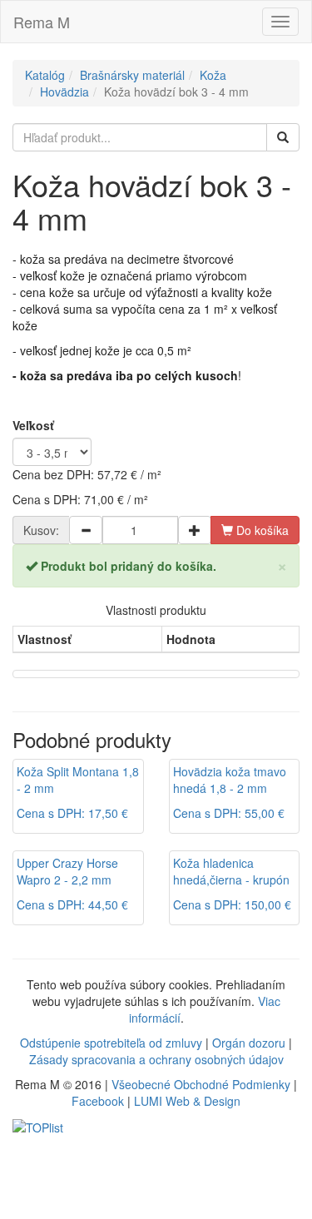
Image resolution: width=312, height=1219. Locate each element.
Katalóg (45, 75)
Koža (213, 75)
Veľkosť (33, 425)
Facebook (98, 1101)
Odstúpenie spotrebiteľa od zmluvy (111, 1042)
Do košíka (261, 530)
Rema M (41, 21)
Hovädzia (64, 91)
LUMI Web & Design (187, 1101)
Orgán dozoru (248, 1042)
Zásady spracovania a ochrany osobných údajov (156, 1059)
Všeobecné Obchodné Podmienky (200, 1084)
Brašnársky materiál (132, 75)
